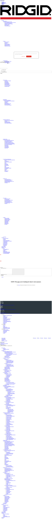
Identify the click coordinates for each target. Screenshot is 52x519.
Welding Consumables (7, 219)
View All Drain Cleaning (8, 80)
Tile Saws (6, 203)
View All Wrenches (8, 414)
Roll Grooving (6, 396)
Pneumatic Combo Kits (9, 487)
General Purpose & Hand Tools (7, 159)
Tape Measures (6, 170)
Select (1, 73)
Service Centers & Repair (6, 240)
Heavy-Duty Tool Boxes (9, 466)
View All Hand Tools (9, 374)
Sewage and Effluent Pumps (9, 453)
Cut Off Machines (8, 482)
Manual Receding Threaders (11, 393)
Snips (5, 463)
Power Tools (4, 472)
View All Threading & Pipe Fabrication (9, 386)
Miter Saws (7, 481)
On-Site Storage (7, 165)
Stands (7, 484)
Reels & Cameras (8, 355)
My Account (3, 7)
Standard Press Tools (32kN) (9, 361)
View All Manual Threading (11, 391)
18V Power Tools (7, 199)
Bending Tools (8, 427)
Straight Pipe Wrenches (9, 415)
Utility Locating (7, 356)
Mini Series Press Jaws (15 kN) (10, 366)
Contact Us (4, 332)
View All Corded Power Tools (10, 489)
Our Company (3, 324)
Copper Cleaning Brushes (9, 437)
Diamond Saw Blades (7, 200)
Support (3, 237)
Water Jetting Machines (7, 380)
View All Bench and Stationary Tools (10, 480)
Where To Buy (3, 246)
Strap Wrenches (8, 423)
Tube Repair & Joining (7, 122)
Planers (7, 483)
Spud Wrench (8, 420)
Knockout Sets (6, 145)
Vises (5, 162)
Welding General (7, 220)
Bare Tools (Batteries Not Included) (10, 475)
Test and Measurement (7, 357)
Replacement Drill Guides (8, 461)
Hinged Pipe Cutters (10, 411)
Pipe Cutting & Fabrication (8, 404)
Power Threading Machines (9, 389)
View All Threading (8, 388)
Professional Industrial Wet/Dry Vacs (9, 181)
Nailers (7, 486)
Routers (7, 493)
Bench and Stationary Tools (8, 201)
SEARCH (2, 275)
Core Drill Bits (8, 399)
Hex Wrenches (8, 419)
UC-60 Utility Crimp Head (8, 141)
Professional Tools (2, 343)
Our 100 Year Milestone (6, 253)
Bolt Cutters (6, 457)
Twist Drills (6, 168)
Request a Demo (4, 247)
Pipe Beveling (6, 101)
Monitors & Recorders (9, 354)
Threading (6, 102)
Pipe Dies (9, 394)
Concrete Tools (7, 161)
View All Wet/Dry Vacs (8, 179)
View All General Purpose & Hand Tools (10, 450)
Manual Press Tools (7, 368)
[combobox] (3, 68)
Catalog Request (5, 242)
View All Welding (7, 218)
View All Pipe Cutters (10, 409)
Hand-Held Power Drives (9, 390)
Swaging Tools (8, 429)
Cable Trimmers (7, 146)
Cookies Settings (23, 56)
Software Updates (5, 243)
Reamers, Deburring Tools (9, 439)
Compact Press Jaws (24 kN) (9, 365)
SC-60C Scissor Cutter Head (8, 144)
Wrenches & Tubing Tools (6, 119)
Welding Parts (6, 222)
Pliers (5, 459)
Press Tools (6, 359)
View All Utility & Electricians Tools (9, 140)
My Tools (4, 348)
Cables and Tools (7, 86)
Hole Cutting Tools (8, 398)
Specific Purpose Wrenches (9, 424)
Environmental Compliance (6, 252)
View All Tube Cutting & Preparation (10, 434)
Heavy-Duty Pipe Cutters (11, 410)
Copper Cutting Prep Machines (10, 438)
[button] (26, 0)
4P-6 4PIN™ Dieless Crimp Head (9, 142)
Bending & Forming (7, 121)
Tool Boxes (6, 171)
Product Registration (5, 238)
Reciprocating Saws (8, 491)
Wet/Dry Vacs (5, 178)
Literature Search (5, 241)
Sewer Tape (7, 377)
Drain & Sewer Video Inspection (9, 353)
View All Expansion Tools (8, 370)
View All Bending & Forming (10, 426)
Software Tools (5, 320)
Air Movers (6, 182)
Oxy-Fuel (6, 224)
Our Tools (3, 314)
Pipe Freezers (8, 431)
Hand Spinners (8, 376)
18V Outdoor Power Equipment (9, 478)
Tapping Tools (8, 400)
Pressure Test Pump (8, 432)
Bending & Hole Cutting (8, 103)
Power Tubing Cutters (9, 436)
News (4, 248)
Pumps (6, 160)
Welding (4, 217)
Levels (5, 163)
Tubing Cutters (8, 435)
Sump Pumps (8, 452)
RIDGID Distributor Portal (6, 327)
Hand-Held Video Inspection (8, 352)
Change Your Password (4, 8)
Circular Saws (8, 490)
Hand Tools (6, 81)
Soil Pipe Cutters (8, 407)
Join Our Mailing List (6, 249)
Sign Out (3, 9)
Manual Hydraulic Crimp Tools (8, 442)
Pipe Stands (7, 403)
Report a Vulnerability (4, 340)
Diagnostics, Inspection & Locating (7, 315)
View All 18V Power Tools (9, 474)
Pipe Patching (5, 99)
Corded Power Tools (7, 488)
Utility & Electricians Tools (6, 139)
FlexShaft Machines (7, 85)
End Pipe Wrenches (8, 417)
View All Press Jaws (8, 364)
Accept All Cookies (29, 56)
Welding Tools (6, 223)
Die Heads (9, 392)
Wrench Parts (8, 425)
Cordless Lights (8, 476)
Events (4, 250)
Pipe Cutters (7, 408)
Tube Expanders (8, 428)
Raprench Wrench (8, 418)
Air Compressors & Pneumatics (8, 202)
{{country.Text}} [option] (4, 69)
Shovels (6, 169)
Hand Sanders (8, 492)
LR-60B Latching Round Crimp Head (9, 143)
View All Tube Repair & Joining (10, 430)
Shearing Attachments (7, 367)
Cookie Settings (4, 339)
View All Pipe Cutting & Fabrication (10, 405)
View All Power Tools (7, 198)
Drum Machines (7, 82)
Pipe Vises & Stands (7, 104)
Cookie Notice (3, 338)
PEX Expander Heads (7, 371)
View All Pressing (7, 358)
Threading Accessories (9, 395)
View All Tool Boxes (8, 465)
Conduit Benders (7, 147)
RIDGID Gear (5, 251)
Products (3, 350)
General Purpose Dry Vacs (8, 180)
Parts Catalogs (5, 244)
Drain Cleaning (5, 317)
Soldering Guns (8, 433)
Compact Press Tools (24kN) (9, 362)
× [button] (0, 346)
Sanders (7, 477)
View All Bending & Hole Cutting (10, 397)
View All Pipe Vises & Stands (10, 402)
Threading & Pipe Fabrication (7, 100)
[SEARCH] (18, 272)
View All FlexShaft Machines (10, 382)
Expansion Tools (5, 316)
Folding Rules (6, 164)
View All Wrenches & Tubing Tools (9, 120)
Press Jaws (6, 363)
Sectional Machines (7, 83)
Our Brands (6, 343)
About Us (3, 513)
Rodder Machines (7, 84)
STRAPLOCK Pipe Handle (8, 455)
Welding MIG (6, 221)
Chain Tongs (7, 422)
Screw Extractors (7, 167)
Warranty (4, 239)
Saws (5, 166)
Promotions (4, 503)
